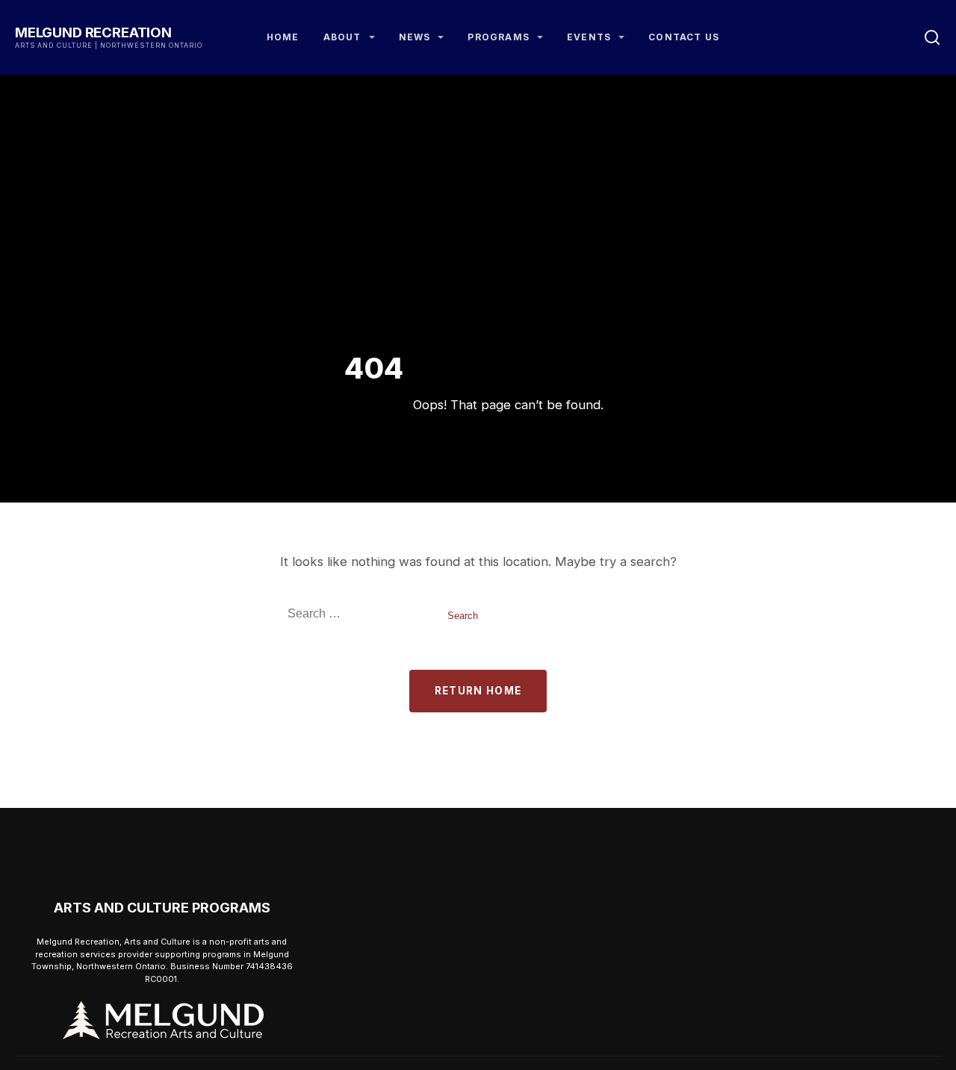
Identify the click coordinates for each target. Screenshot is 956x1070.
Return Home (478, 691)
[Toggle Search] (932, 37)
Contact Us (683, 37)
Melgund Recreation (93, 32)
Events (589, 37)
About (342, 37)
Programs (499, 37)
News (415, 37)
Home (283, 37)
